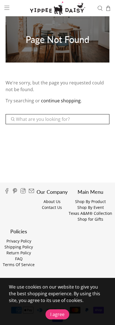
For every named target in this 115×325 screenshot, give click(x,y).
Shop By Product (90, 201)
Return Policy (18, 252)
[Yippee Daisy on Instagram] (23, 192)
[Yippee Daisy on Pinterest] (15, 192)
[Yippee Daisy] (57, 8)
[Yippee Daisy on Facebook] (6, 192)
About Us (52, 201)
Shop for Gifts (90, 219)
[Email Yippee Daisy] (31, 192)
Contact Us (52, 207)
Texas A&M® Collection (90, 213)
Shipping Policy (18, 247)
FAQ (19, 258)
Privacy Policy (18, 241)
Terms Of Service (19, 264)
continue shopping (61, 101)
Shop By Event (90, 207)
